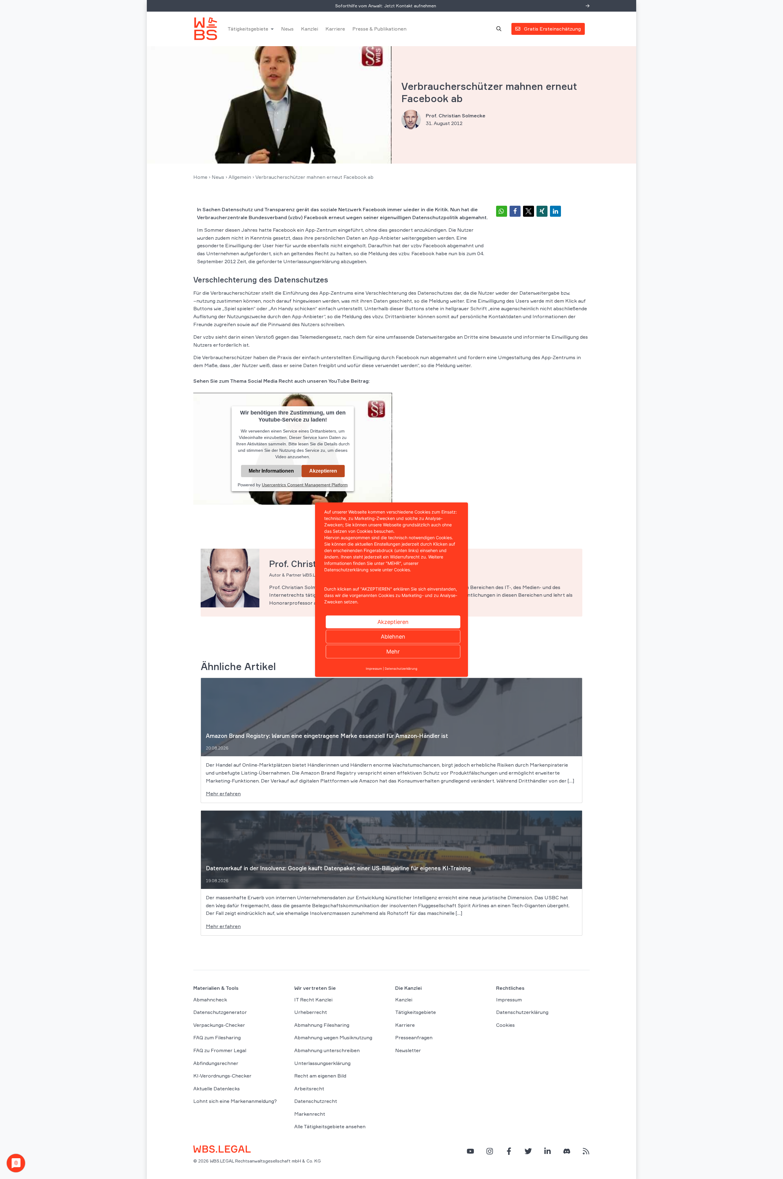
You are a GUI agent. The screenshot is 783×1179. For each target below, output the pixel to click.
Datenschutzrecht (315, 1101)
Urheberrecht (310, 1012)
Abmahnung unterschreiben (327, 1050)
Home (200, 177)
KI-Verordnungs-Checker (222, 1076)
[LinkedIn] (547, 1151)
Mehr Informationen (271, 470)
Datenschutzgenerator (220, 1012)
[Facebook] (509, 1151)
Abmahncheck (210, 1000)
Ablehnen (393, 636)
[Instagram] (489, 1151)
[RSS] (586, 1151)
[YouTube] (470, 1151)
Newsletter (408, 1050)
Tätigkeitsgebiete (248, 29)
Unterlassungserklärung (322, 1063)
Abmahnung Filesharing (321, 1025)
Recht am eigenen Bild (320, 1076)
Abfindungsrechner (215, 1063)
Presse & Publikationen (379, 29)
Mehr (393, 651)
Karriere (335, 29)
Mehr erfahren (223, 793)
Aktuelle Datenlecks (216, 1088)
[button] (501, 211)
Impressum (509, 1000)
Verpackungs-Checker (219, 1025)
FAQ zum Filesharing (217, 1037)
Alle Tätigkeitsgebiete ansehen (330, 1126)
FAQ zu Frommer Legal (219, 1050)
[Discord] (566, 1151)
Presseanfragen (413, 1037)
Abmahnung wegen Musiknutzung (333, 1037)
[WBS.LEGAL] (205, 29)
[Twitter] (528, 1151)
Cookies (505, 1025)
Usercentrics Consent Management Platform (305, 484)
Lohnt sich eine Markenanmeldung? (235, 1101)
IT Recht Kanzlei (313, 1000)
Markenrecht (309, 1114)
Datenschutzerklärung (522, 1012)
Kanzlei (309, 29)
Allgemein (239, 177)
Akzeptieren (323, 470)
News (287, 29)
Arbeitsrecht (309, 1088)
